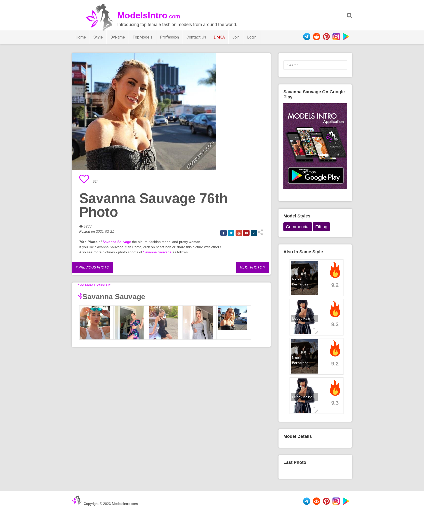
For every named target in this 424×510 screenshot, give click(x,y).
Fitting (321, 226)
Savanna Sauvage (117, 242)
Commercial (297, 226)
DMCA (219, 37)
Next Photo (251, 267)
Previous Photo (93, 267)
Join (235, 37)
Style (98, 37)
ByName (117, 37)
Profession (169, 37)
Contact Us (196, 37)
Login (251, 37)
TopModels (142, 37)
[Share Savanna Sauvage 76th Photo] (260, 234)
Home (81, 37)
